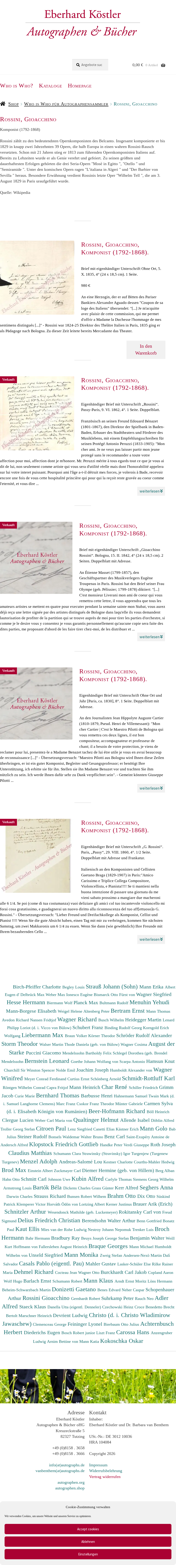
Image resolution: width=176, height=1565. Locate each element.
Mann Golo (154, 1128)
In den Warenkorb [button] (146, 349)
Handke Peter (112, 1145)
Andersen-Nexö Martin (143, 1255)
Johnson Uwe (60, 1179)
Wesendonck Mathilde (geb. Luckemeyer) (83, 1212)
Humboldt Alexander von (131, 1070)
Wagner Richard (77, 1019)
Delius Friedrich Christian (50, 1220)
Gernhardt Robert (86, 1298)
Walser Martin (51, 1044)
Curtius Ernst (79, 1079)
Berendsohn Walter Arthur (109, 1220)
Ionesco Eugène (80, 994)
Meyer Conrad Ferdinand (45, 1079)
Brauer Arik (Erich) (152, 1204)
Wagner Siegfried (153, 994)
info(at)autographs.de (67, 1465)
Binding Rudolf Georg (123, 1027)
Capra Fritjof (58, 1087)
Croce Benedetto (149, 1307)
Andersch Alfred (14, 1145)
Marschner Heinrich (36, 1315)
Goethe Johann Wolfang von (95, 1061)
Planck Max (86, 1002)
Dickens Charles (77, 1188)
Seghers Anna (156, 1187)
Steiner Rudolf (32, 1136)
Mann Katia (89, 1341)
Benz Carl (115, 1136)
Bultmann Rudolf (114, 1003)
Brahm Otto (122, 1195)
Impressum (98, 1465)
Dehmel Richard (34, 1271)
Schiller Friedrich (144, 1087)
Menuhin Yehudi (149, 1002)
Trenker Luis (143, 1229)
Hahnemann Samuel (131, 1096)
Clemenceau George (50, 1324)
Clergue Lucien (18, 1120)
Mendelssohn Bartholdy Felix (87, 1053)
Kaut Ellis (28, 1228)
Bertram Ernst (128, 1010)
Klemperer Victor (31, 1204)
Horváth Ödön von (63, 1204)
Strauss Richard (50, 1196)
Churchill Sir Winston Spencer (30, 1070)
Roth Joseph (163, 1144)
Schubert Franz (88, 1027)
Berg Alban (164, 1170)
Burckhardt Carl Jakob (124, 1272)
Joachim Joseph (93, 1070)
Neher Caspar (134, 1290)
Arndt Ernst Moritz (131, 1281)
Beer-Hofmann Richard (117, 1111)
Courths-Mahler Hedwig (154, 1162)
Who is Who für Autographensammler (66, 104)
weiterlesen (150, 491)
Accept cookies (88, 1529)
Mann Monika (82, 1254)
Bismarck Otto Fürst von (115, 994)
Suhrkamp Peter (118, 1298)
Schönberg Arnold (106, 1079)
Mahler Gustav (101, 1264)
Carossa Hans (133, 1332)
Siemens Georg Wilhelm (153, 1179)
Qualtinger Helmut (96, 1119)
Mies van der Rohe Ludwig (64, 1229)
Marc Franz (66, 1103)
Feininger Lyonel (86, 1324)
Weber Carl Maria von (54, 1120)
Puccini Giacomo (44, 1053)
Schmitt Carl (34, 1179)
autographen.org (71, 1482)
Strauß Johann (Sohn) (112, 986)
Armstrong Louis (18, 1188)
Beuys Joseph (93, 1238)
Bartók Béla (48, 1187)
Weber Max (56, 994)
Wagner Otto (89, 1272)
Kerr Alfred (127, 1188)
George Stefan (117, 1238)
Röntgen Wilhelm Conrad (25, 1087)
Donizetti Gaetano (74, 1289)
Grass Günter (103, 1188)
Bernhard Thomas (58, 1095)
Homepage (80, 85)
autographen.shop (70, 1488)
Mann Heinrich (85, 1087)
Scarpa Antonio (132, 1061)
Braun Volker (76, 1035)
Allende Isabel (135, 1120)
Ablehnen (88, 1541)
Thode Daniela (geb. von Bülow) (92, 1044)
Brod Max (15, 1170)
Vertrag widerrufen (105, 1476)
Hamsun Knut (160, 1061)
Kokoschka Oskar (121, 1340)
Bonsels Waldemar (64, 1137)
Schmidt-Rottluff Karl (148, 1078)
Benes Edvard (109, 1290)
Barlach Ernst (37, 1281)
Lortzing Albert (92, 1204)
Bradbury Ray (66, 1238)
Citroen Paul (52, 1128)
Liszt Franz (106, 1333)
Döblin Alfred (162, 1120)
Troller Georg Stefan (18, 1129)
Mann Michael (142, 1246)
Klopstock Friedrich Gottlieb (64, 1144)
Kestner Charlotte (118, 1162)
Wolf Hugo (13, 1281)
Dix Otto (147, 1196)
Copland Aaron (160, 1272)
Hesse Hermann (27, 1002)
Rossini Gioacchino (46, 1297)
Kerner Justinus (119, 1204)
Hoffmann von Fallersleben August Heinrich (50, 1246)
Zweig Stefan (111, 1255)
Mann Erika (152, 987)
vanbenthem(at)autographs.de (60, 1470)
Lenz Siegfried (80, 1129)
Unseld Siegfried (46, 1255)
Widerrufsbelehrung (105, 1470)
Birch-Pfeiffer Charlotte (37, 987)
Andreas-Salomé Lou (81, 1162)
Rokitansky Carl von (140, 1212)
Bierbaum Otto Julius (122, 1324)
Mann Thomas (158, 1011)
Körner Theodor (102, 1035)
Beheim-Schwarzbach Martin (27, 1290)
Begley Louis (74, 987)
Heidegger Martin (144, 1019)
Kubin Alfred (88, 1178)
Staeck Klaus (33, 1306)
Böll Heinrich (158, 1111)
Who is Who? (16, 85)
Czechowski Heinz (118, 1307)
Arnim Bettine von (63, 1341)
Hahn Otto (11, 1179)
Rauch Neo (145, 1298)
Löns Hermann (160, 1281)
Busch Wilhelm (111, 1020)
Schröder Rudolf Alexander (144, 1035)
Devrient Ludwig (71, 1315)
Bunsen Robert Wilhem (87, 1196)
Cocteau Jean (66, 1272)
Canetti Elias (104, 1129)
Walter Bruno (92, 1137)
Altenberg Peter (97, 1011)
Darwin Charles (20, 1196)
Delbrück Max (33, 994)
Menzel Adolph (39, 1161)
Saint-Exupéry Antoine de (147, 1137)
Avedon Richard (16, 1020)
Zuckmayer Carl (68, 1170)
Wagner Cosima (134, 1044)
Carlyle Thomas (119, 1179)
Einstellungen (88, 1554)
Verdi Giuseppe (137, 1145)
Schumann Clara (67, 1153)
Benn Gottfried (150, 1221)
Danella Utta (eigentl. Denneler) (74, 1307)
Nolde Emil (66, 1070)
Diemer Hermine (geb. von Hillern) (118, 1170)
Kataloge (50, 85)
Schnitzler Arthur (26, 1211)
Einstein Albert (41, 1170)
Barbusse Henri (97, 1096)
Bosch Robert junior (78, 1333)
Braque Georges (108, 1246)
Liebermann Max (43, 1035)
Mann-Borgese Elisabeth (32, 1011)
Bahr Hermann (38, 1238)
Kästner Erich (128, 1129)
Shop (13, 104)
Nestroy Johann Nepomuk (110, 1229)
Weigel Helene (70, 1011)
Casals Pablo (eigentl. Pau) (52, 1263)
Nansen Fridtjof (43, 1020)
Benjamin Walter (148, 1238)
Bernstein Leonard (48, 1060)
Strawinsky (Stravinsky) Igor (106, 1153)
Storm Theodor (20, 1043)
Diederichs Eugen (42, 1332)
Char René (115, 1086)
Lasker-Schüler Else (134, 1264)
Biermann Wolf (60, 1003)
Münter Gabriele (129, 1103)
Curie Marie (25, 1096)
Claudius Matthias (30, 1152)
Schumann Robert (67, 1281)
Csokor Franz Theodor (96, 1103)
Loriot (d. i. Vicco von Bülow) (46, 1027)
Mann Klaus (99, 1280)
